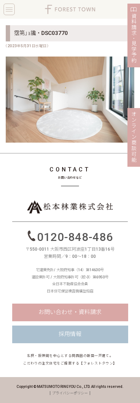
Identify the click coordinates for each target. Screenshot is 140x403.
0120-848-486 (75, 236)
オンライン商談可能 (133, 137)
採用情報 (70, 334)
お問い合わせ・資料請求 (70, 312)
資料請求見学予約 (133, 38)
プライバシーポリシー (70, 393)
